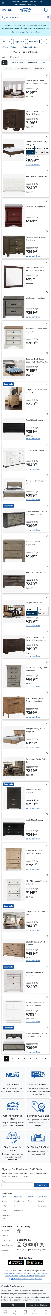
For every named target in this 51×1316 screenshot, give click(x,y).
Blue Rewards (7, 1245)
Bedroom (35, 47)
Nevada (18, 1196)
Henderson (19, 1201)
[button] (10, 3)
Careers (4, 1235)
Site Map (38, 1279)
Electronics (33, 41)
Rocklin (41, 1201)
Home (6, 1273)
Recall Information (15, 1273)
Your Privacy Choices (38, 1305)
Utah (3, 1196)
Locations (6, 1193)
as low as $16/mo (33, 869)
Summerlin (18, 1211)
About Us (5, 1250)
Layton (4, 1206)
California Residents (26, 1276)
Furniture (6, 41)
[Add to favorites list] (46, 75)
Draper (4, 1201)
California (42, 1196)
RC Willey (5, 47)
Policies (44, 1273)
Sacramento (42, 1206)
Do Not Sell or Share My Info (24, 1279)
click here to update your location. (25, 32)
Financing (5, 1240)
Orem (3, 1211)
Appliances (19, 41)
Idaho (31, 1196)
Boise (30, 1201)
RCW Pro (5, 1231)
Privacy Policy (34, 1300)
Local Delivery (24, 47)
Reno (16, 1206)
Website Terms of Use (32, 1273)
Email (3, 1181)
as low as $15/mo (33, 256)
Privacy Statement (11, 1276)
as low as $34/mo (33, 164)
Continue (41, 1185)
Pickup (14, 47)
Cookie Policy (40, 1276)
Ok (13, 1305)
